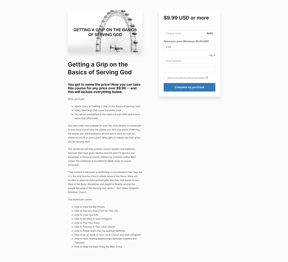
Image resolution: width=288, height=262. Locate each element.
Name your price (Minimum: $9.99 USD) (186, 41)
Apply (209, 33)
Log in (212, 55)
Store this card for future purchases (187, 77)
